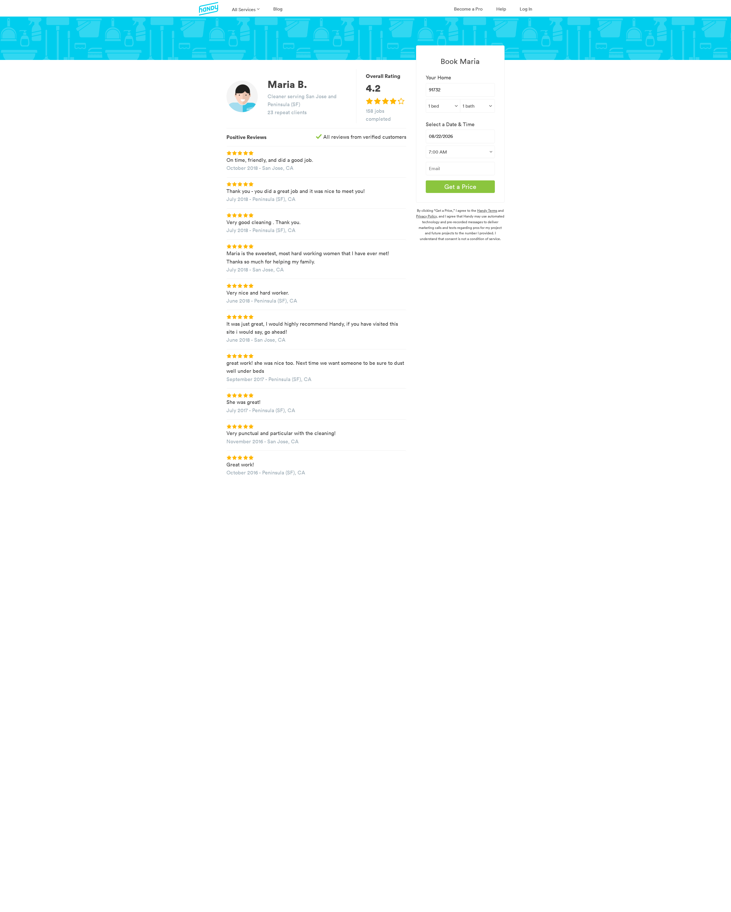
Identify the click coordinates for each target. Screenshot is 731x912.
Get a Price (460, 186)
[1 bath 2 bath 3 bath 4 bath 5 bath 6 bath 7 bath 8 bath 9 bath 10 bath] (477, 106)
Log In (526, 9)
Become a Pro (468, 9)
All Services (244, 9)
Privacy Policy (426, 216)
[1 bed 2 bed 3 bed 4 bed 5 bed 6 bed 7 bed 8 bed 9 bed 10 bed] (443, 106)
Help (501, 9)
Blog (277, 9)
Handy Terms (487, 210)
